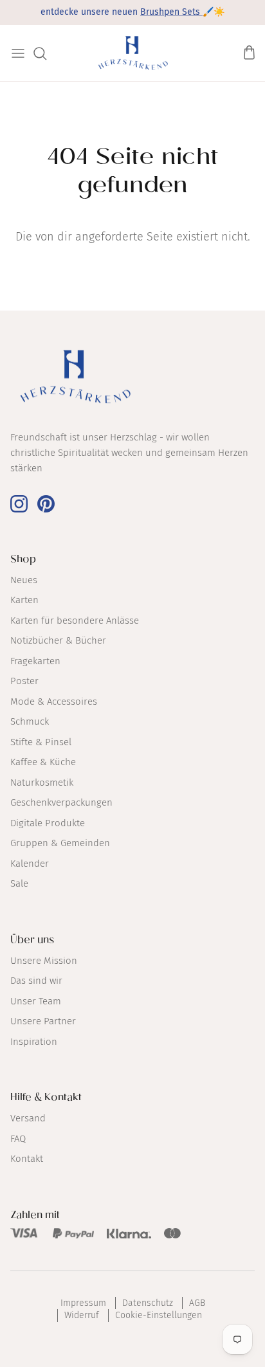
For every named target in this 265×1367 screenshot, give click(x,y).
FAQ (18, 1139)
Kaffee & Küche (43, 762)
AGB (197, 1303)
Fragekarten (35, 661)
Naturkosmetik (41, 782)
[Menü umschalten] (18, 53)
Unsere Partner (43, 1021)
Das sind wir (36, 980)
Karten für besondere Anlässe (74, 620)
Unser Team (35, 1001)
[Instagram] (19, 503)
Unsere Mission (43, 960)
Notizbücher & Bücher (58, 640)
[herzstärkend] (133, 53)
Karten (24, 600)
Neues (23, 580)
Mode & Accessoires (53, 701)
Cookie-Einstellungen (158, 1315)
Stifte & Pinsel (40, 742)
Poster (24, 681)
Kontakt (26, 1158)
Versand (28, 1118)
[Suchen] (46, 53)
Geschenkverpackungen (61, 802)
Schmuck (29, 721)
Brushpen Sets (171, 11)
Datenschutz (147, 1303)
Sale (19, 883)
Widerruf (81, 1315)
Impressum (83, 1303)
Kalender (29, 863)
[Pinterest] (46, 503)
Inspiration (33, 1041)
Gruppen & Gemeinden (60, 843)
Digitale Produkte (47, 823)
